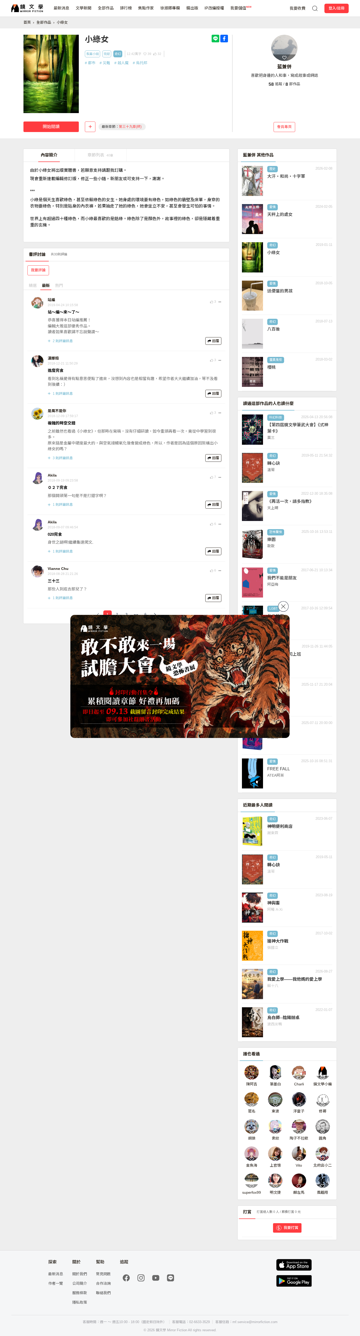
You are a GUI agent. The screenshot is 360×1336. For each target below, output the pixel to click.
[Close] (283, 606)
